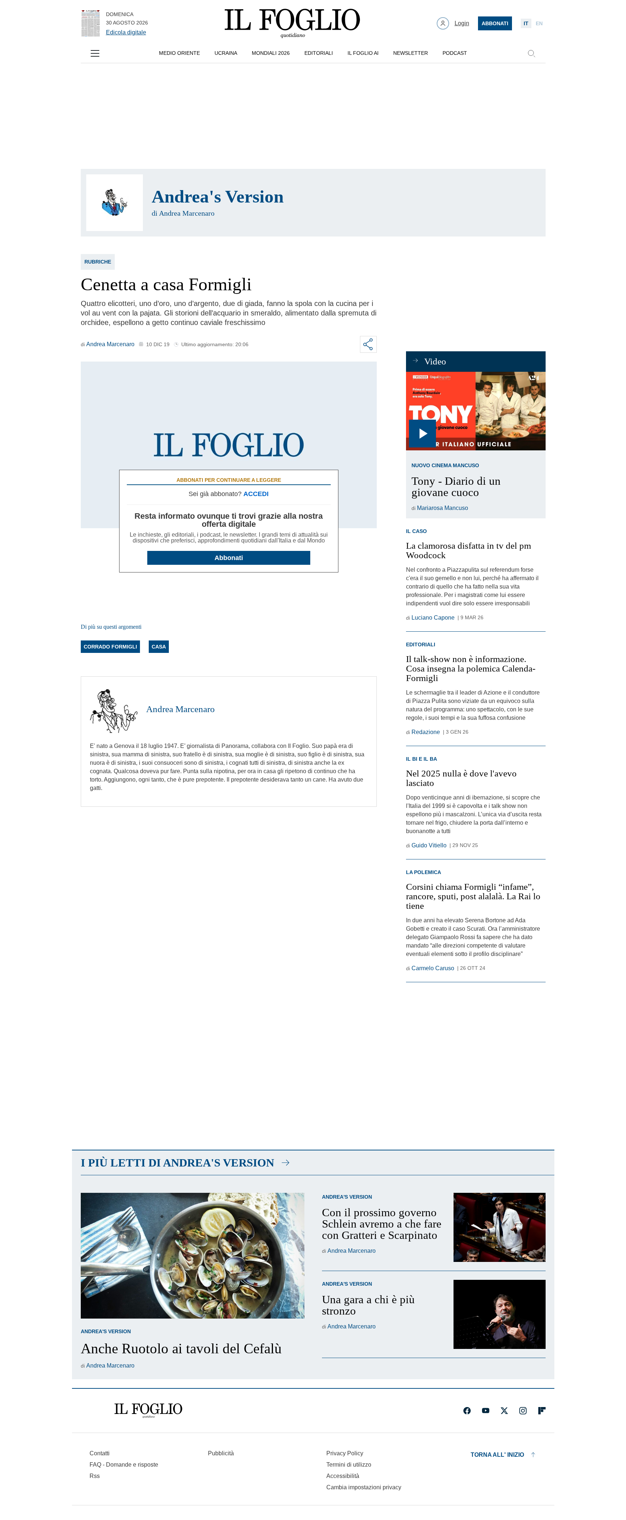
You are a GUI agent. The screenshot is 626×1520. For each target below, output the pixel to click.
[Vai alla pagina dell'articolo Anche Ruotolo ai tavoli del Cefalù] (192, 1256)
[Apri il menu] (95, 53)
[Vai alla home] (292, 23)
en (539, 23)
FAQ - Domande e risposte (124, 1465)
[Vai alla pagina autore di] (114, 202)
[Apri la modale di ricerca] (531, 53)
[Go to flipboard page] (542, 1410)
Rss (95, 1476)
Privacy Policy (344, 1453)
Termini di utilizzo (348, 1465)
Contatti (100, 1453)
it (526, 23)
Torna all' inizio (497, 1455)
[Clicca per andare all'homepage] (148, 1410)
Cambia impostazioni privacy (363, 1487)
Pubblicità (221, 1453)
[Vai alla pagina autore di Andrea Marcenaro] (113, 709)
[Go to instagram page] (523, 1410)
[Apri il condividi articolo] (368, 344)
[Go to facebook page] (467, 1410)
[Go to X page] (504, 1410)
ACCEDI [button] (256, 494)
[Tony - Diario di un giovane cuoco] (475, 411)
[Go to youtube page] (485, 1410)
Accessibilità (342, 1476)
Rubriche (97, 262)
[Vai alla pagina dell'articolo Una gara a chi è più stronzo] (500, 1314)
